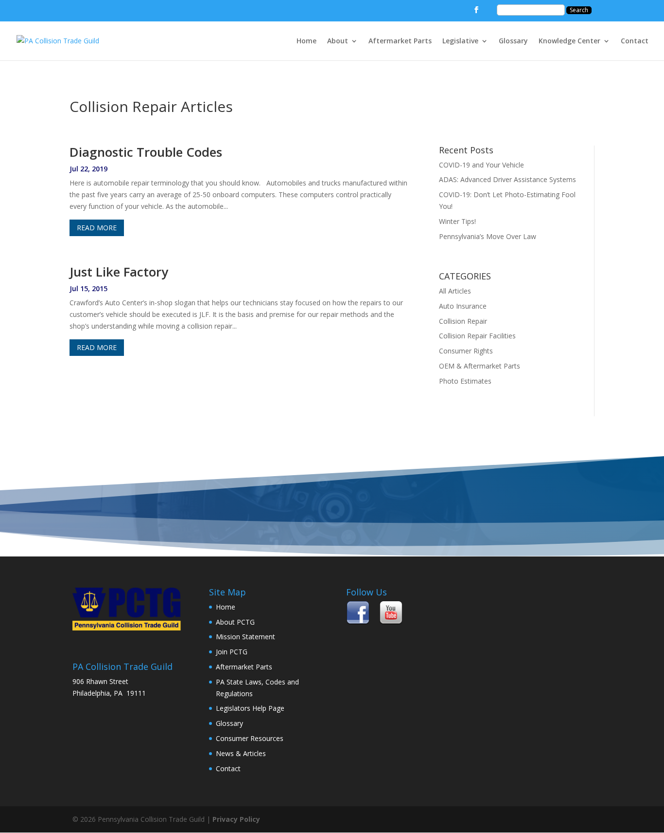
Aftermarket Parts (400, 41)
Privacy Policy (236, 819)
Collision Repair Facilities (477, 335)
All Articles (455, 291)
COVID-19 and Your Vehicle (481, 164)
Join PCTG (231, 651)
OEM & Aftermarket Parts (479, 365)
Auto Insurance (463, 306)
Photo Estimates (465, 381)
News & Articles (241, 753)
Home (306, 41)
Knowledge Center (569, 41)
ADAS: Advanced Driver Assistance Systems (507, 179)
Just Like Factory (119, 271)
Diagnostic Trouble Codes (146, 152)
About (337, 41)
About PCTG (235, 622)
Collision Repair (463, 321)
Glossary (513, 41)
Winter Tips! (457, 221)
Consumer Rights (466, 350)
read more (97, 227)
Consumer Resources (249, 738)
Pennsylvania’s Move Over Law (487, 236)
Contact (634, 41)
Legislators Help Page (250, 708)
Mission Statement (245, 636)
